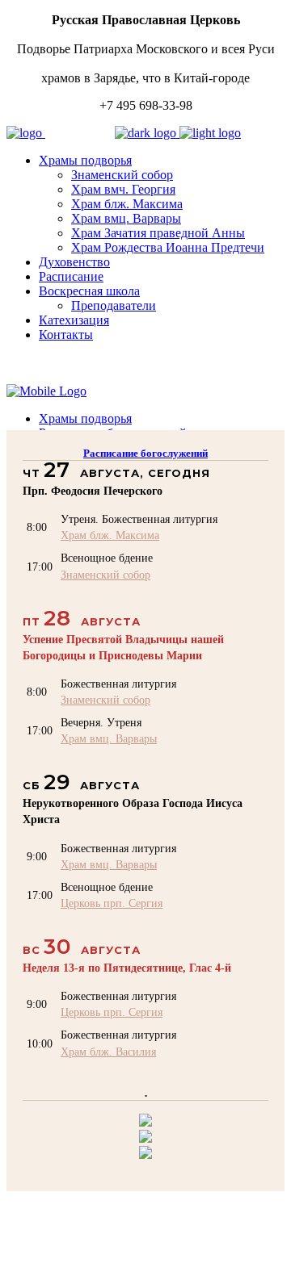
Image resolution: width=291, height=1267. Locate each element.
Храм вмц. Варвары (109, 738)
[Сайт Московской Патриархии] (145, 1122)
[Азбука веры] (145, 1154)
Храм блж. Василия (108, 1051)
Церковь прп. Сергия (111, 903)
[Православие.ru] (145, 1138)
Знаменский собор (105, 574)
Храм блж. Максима (110, 535)
